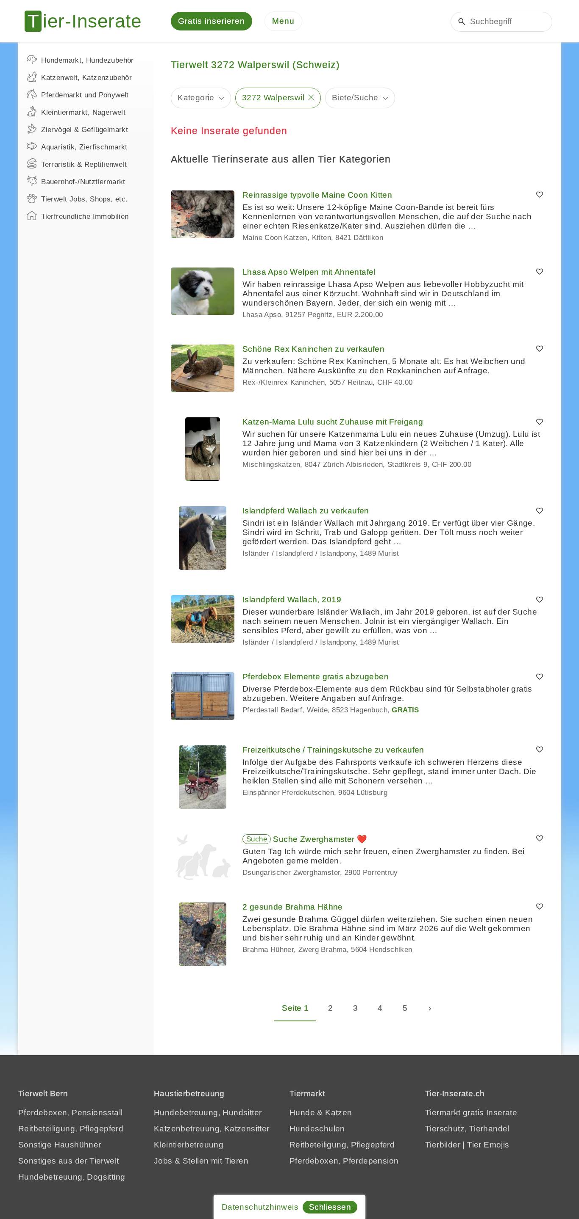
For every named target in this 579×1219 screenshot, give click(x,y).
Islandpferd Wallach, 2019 (291, 599)
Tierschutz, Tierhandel (467, 1128)
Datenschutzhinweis (260, 1206)
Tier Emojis (488, 1144)
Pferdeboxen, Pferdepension (344, 1160)
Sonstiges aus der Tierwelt (68, 1160)
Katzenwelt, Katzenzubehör (86, 78)
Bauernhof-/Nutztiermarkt (83, 182)
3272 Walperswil (273, 97)
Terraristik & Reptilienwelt (84, 164)
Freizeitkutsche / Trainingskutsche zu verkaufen (333, 749)
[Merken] (539, 195)
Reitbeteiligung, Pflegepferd (70, 1128)
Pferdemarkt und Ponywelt (85, 95)
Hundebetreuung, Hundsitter (208, 1112)
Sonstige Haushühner (59, 1144)
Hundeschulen (317, 1128)
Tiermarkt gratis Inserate (471, 1112)
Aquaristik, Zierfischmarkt (84, 147)
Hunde (302, 1112)
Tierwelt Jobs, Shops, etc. (84, 199)
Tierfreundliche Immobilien (84, 216)
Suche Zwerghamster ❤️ (320, 839)
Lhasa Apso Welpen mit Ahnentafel (309, 272)
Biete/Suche (355, 97)
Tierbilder (442, 1144)
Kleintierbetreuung (188, 1144)
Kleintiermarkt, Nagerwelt (83, 112)
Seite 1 (295, 1008)
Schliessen (330, 1206)
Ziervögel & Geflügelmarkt (84, 130)
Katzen (338, 1112)
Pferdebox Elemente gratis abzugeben (315, 676)
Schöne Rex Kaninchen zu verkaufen (313, 349)
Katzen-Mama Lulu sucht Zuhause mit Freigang (332, 421)
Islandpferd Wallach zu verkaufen (305, 510)
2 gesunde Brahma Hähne (292, 906)
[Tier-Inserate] (88, 21)
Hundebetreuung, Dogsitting (71, 1176)
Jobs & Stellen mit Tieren (201, 1160)
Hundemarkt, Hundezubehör (87, 60)
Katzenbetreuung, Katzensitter (212, 1128)
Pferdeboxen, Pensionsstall (70, 1112)
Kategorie (196, 97)
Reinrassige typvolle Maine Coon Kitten (317, 194)
